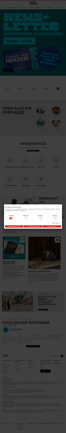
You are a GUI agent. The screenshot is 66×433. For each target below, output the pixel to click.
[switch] (26, 218)
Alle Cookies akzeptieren (51, 226)
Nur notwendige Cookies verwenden (14, 226)
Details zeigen (55, 223)
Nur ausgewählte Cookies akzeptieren (33, 226)
